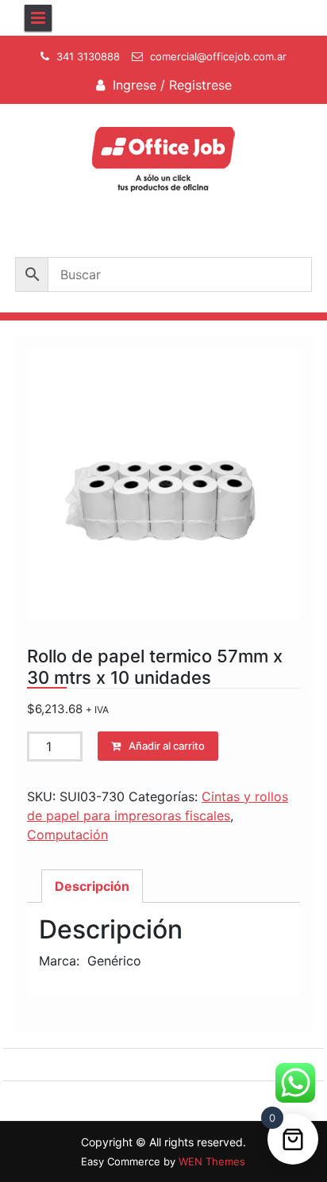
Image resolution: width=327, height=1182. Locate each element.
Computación (67, 834)
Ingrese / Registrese (172, 85)
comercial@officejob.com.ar (218, 56)
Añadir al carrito (167, 745)
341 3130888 (88, 56)
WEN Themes (212, 1161)
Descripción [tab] (92, 886)
